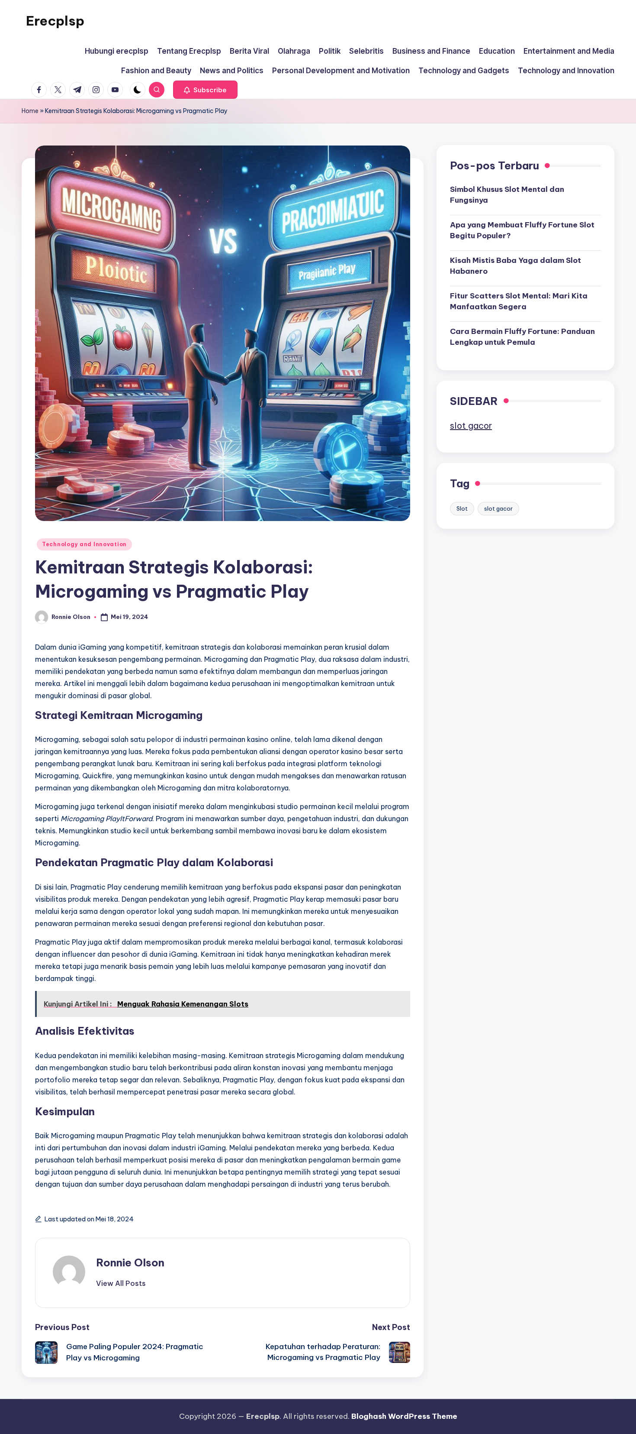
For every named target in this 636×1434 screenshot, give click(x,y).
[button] (205, 90)
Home (30, 111)
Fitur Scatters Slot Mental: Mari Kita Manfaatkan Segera (519, 301)
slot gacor (471, 425)
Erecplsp (55, 21)
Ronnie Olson (130, 1262)
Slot (462, 508)
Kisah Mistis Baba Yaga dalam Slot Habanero (515, 265)
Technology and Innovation (84, 544)
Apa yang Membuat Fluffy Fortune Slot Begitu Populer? (522, 230)
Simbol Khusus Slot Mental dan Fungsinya (507, 194)
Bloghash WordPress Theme (404, 1416)
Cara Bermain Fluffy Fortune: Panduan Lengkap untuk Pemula (522, 336)
